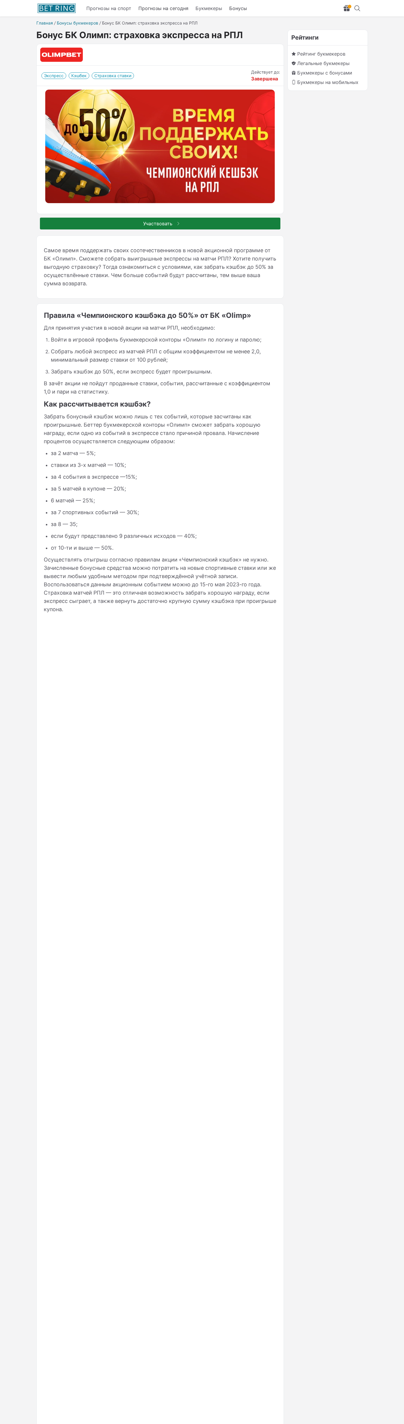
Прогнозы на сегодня (163, 8)
